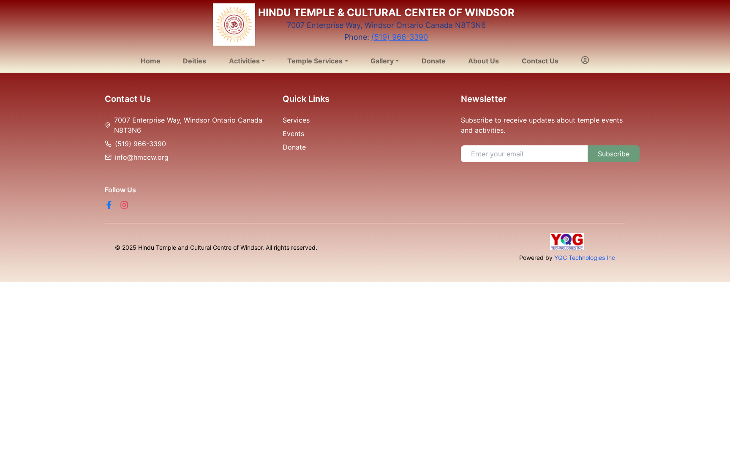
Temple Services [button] (315, 61)
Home (151, 61)
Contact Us (540, 61)
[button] (585, 60)
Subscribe (613, 154)
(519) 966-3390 (399, 37)
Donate (434, 61)
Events (293, 133)
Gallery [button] (382, 61)
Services (296, 120)
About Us (483, 61)
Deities (194, 61)
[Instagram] (124, 205)
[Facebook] (109, 205)
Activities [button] (244, 61)
